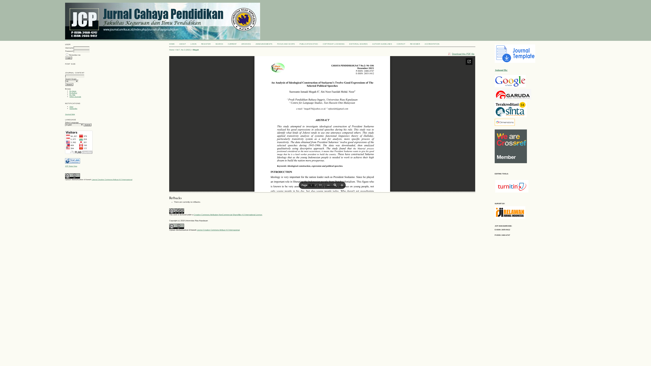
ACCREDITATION (432, 44)
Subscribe (73, 108)
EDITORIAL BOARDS (358, 44)
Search (219, 44)
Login (193, 44)
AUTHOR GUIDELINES (382, 44)
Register (206, 44)
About (182, 44)
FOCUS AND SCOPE (286, 44)
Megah (196, 50)
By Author (73, 93)
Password (69, 51)
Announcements (264, 44)
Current (232, 44)
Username (69, 48)
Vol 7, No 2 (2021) (183, 50)
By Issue (73, 91)
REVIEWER (415, 44)
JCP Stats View (71, 166)
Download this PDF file (463, 54)
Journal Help (70, 114)
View (71, 107)
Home (172, 44)
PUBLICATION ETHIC (309, 44)
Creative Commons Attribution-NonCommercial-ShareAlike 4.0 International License (228, 215)
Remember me (75, 55)
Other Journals (75, 97)
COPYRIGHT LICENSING (333, 44)
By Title (72, 95)
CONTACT (401, 44)
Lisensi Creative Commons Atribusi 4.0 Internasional (112, 179)
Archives (246, 44)
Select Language (72, 122)
